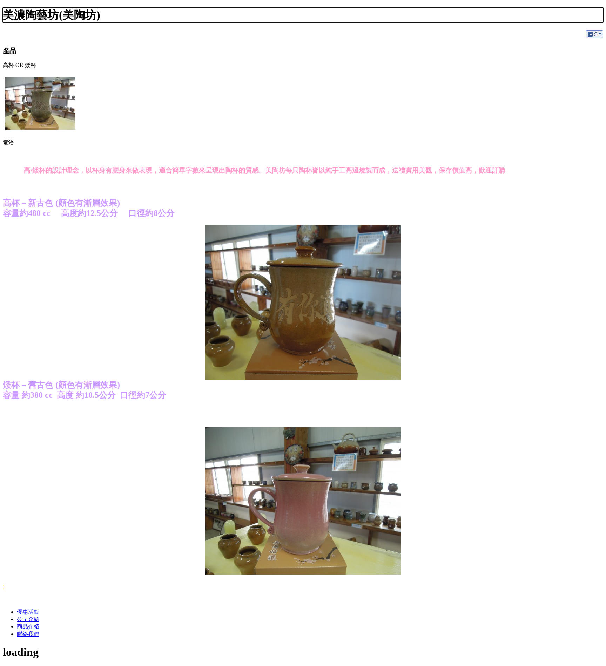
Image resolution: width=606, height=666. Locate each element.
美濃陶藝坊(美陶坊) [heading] (51, 14)
